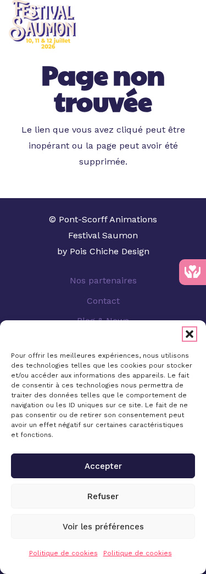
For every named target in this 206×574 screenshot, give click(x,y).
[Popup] (190, 16)
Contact (103, 301)
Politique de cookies (63, 553)
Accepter (103, 466)
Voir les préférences (103, 527)
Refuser (103, 496)
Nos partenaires (103, 280)
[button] (189, 334)
